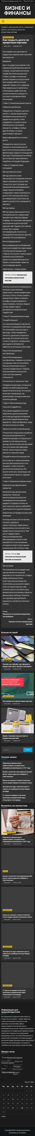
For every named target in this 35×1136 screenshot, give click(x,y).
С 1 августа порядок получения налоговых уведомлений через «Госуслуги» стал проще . (14, 797)
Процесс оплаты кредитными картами (20, 621)
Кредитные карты (8, 37)
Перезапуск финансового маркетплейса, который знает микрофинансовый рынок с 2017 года (16, 765)
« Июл (3, 1116)
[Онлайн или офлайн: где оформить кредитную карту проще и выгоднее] (17, 649)
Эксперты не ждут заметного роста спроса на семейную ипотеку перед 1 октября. (16, 789)
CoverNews (13, 1133)
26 (13, 1108)
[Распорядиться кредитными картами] (17, 686)
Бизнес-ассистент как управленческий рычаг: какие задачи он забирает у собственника (17, 774)
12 (13, 1099)
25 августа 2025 (17, 669)
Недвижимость (7, 910)
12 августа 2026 (17, 882)
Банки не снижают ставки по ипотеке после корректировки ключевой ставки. (17, 781)
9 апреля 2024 (16, 703)
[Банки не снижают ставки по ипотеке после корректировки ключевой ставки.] (17, 899)
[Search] (31, 21)
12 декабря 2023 (17, 46)
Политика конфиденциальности (11, 1)
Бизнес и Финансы (17, 10)
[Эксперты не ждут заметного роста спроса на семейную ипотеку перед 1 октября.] (17, 936)
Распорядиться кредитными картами (17, 701)
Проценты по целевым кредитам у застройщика (16, 613)
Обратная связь (28, 1)
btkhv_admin (7, 46)
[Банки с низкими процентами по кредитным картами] (17, 720)
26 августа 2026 (17, 844)
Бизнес (5, 871)
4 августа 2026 (17, 919)
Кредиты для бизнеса (9, 832)
